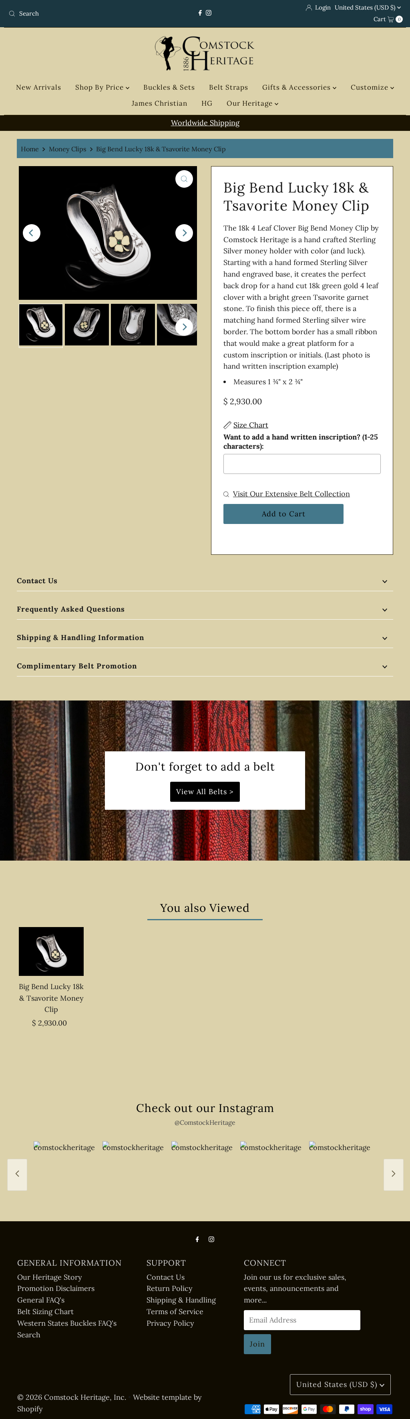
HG (207, 103)
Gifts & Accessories (297, 87)
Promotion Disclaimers (55, 1288)
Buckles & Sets (169, 87)
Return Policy (170, 1288)
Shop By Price (100, 87)
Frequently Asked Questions (71, 609)
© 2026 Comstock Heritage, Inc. (71, 1397)
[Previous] (31, 233)
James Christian (159, 103)
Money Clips (67, 149)
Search (28, 1334)
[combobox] (69, 14)
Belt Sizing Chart (45, 1311)
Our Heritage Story (49, 1277)
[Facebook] (200, 13)
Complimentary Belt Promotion (77, 665)
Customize (370, 87)
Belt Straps (228, 87)
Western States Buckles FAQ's (67, 1323)
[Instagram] (208, 13)
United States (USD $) (366, 7)
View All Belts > (205, 791)
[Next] (184, 233)
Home (30, 149)
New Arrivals (38, 87)
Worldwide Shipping (205, 122)
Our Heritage (251, 103)
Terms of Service (175, 1311)
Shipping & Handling (181, 1300)
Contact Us (37, 580)
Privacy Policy (170, 1323)
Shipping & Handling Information (80, 637)
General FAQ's (40, 1300)
